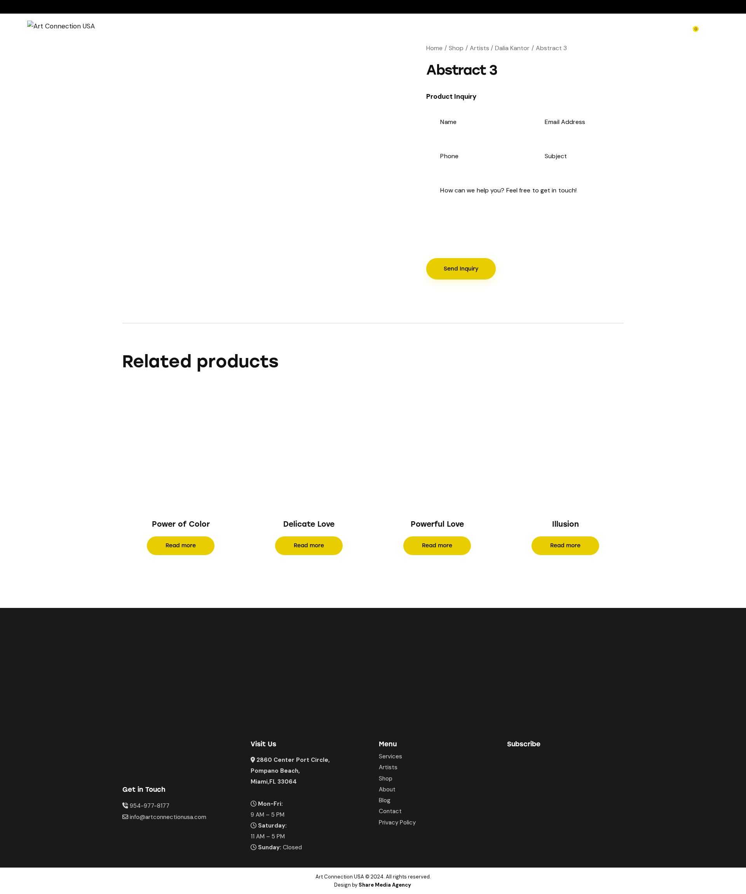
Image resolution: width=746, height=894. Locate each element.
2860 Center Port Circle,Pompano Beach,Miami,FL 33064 (290, 771)
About (387, 789)
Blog (384, 800)
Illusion (565, 524)
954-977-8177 (149, 806)
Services (390, 756)
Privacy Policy (397, 822)
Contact (390, 811)
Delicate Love (309, 524)
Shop (456, 48)
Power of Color (181, 524)
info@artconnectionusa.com (168, 817)
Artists (479, 48)
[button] (170, 451)
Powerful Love (437, 524)
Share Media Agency (385, 885)
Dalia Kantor (512, 48)
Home (434, 48)
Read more (181, 545)
